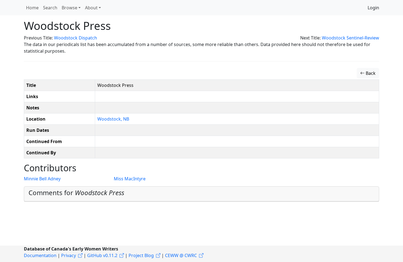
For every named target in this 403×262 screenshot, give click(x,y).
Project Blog (141, 255)
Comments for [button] (76, 192)
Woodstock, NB (113, 119)
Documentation (40, 255)
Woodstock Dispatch (75, 38)
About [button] (91, 8)
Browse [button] (69, 8)
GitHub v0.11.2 (102, 255)
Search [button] (50, 8)
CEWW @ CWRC (181, 255)
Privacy (68, 255)
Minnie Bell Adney (42, 179)
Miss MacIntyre (130, 179)
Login (373, 8)
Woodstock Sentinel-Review (350, 38)
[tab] (201, 194)
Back (370, 73)
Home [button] (32, 8)
